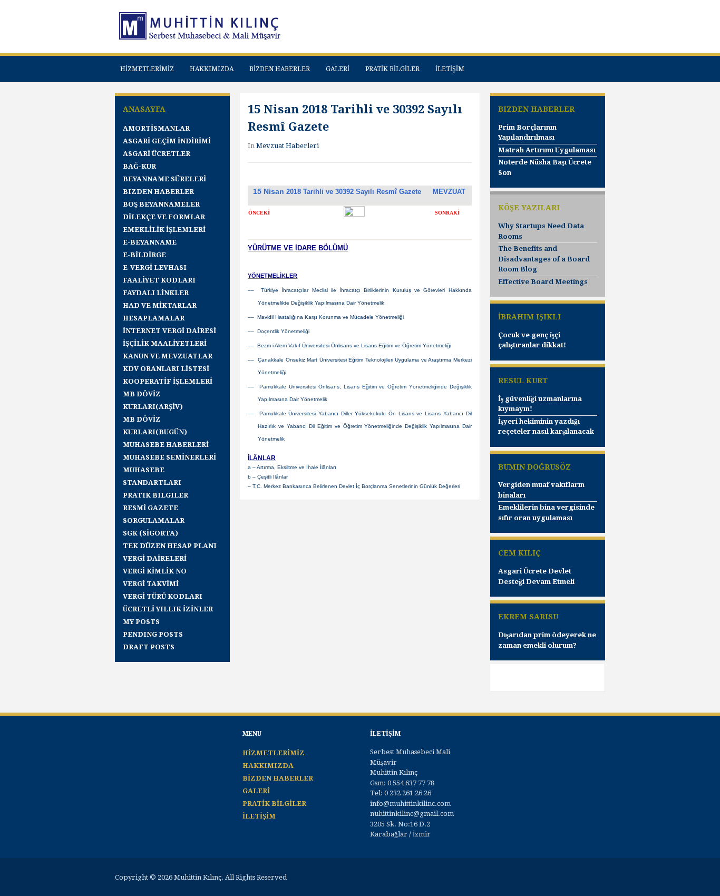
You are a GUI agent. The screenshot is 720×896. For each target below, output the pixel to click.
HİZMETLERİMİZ (147, 69)
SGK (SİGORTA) (150, 533)
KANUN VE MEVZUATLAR (167, 356)
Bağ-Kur (139, 166)
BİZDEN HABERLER (279, 69)
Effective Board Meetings (543, 282)
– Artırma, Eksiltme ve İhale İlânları (293, 467)
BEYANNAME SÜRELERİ (164, 179)
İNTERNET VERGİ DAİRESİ (169, 331)
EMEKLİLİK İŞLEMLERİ (164, 229)
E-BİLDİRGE (144, 255)
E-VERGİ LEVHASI (155, 267)
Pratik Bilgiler (155, 495)
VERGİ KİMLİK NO (155, 571)
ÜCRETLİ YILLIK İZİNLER (168, 609)
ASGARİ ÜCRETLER (156, 154)
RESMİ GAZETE (150, 508)
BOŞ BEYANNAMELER (161, 204)
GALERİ (337, 69)
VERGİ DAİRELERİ (155, 558)
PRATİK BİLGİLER (392, 69)
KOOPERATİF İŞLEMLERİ (167, 381)
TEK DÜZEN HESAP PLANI (170, 546)
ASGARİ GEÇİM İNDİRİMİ (167, 141)
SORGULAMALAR (153, 520)
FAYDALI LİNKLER (156, 293)
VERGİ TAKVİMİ (151, 584)
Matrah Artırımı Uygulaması (547, 150)
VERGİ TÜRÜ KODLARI (162, 596)
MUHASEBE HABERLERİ (166, 445)
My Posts (141, 622)
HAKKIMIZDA (211, 69)
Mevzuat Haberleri (287, 146)
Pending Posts (153, 634)
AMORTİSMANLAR (156, 128)
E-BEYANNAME (150, 242)
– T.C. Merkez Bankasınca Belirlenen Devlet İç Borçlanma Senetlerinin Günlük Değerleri (354, 486)
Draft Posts (148, 647)
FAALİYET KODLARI (159, 280)
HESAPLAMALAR (153, 318)
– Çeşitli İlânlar (269, 477)
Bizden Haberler (158, 192)
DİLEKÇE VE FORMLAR (164, 217)
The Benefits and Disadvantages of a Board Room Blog (544, 259)
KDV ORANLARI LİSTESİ (166, 369)
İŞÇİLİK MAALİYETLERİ (165, 343)
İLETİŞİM (449, 69)
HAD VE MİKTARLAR (160, 305)
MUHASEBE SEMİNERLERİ (169, 457)
